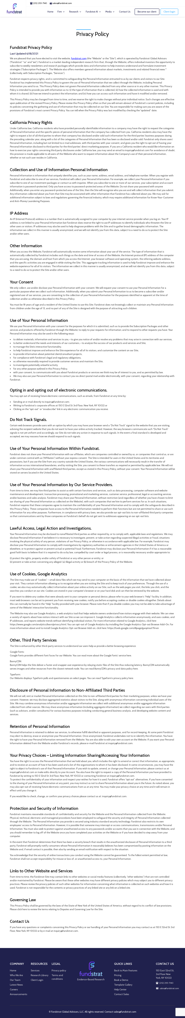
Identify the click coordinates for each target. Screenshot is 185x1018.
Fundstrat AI (92, 11)
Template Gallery (123, 984)
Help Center (120, 989)
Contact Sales (121, 994)
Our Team (15, 980)
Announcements (18, 994)
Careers (14, 989)
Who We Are (16, 975)
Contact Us (124, 11)
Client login (169, 11)
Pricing (117, 975)
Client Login (37, 980)
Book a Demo (121, 980)
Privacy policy (59, 970)
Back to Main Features (125, 970)
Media (108, 11)
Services (35, 970)
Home (50, 11)
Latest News (16, 984)
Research (73, 11)
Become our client (147, 11)
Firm (59, 11)
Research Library (39, 975)
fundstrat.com (79, 58)
